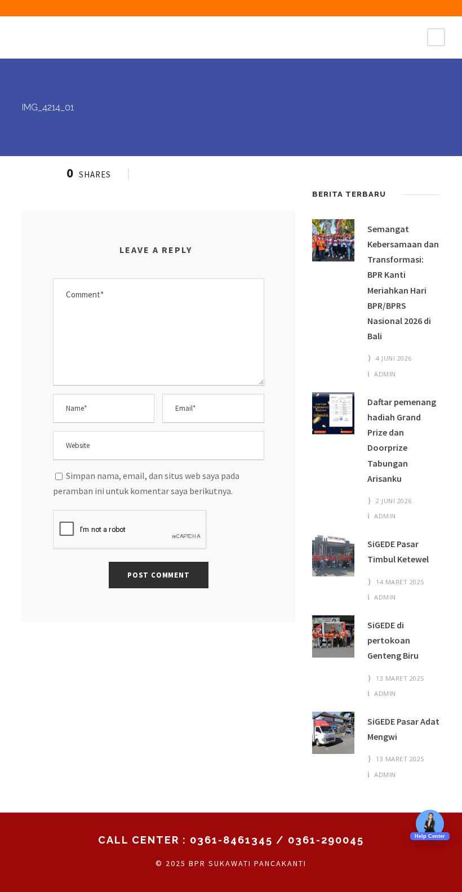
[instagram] (437, 7)
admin (385, 374)
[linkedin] (378, 7)
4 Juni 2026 (394, 358)
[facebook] (338, 7)
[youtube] (417, 7)
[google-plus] (358, 7)
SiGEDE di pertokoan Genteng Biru (393, 640)
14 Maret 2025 (400, 582)
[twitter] (398, 7)
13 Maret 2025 (400, 678)
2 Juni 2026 (394, 500)
